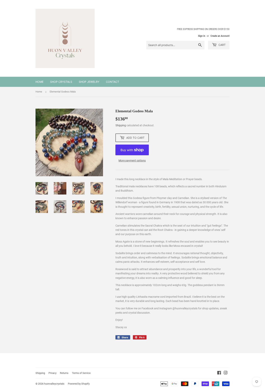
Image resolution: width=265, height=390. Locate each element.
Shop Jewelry (89, 81)
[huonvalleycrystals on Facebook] (219, 373)
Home (39, 81)
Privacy (52, 373)
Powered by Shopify (79, 383)
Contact (112, 81)
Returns (64, 373)
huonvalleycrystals (54, 383)
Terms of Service (81, 373)
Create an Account (219, 36)
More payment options (132, 160)
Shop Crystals (61, 81)
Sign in (201, 36)
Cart (222, 44)
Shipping (120, 125)
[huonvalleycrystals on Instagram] (226, 373)
